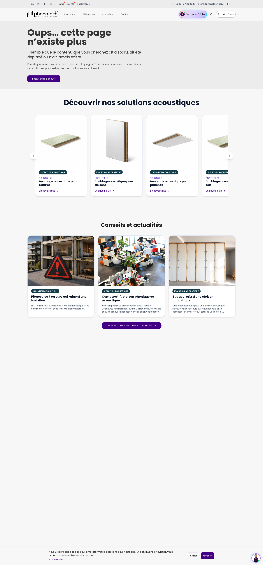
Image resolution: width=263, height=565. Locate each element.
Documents (83, 3)
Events (70, 3)
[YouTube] (51, 4)
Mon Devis (228, 14)
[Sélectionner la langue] (229, 4)
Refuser (193, 555)
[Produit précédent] (33, 155)
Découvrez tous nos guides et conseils (129, 325)
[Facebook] (44, 4)
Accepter (207, 555)
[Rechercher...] (211, 14)
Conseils (106, 14)
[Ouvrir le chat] (256, 558)
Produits (68, 14)
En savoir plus (56, 559)
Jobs (61, 3)
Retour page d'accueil (44, 78)
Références (89, 14)
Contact (125, 14)
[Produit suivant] (229, 155)
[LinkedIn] (32, 4)
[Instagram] (38, 4)
